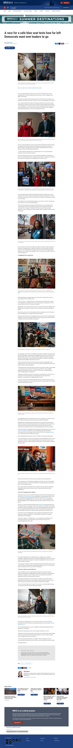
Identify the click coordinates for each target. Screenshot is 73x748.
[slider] (9, 7)
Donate (67, 2)
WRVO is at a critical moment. (23, 711)
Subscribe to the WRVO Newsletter (13, 727)
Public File (56, 738)
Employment (42, 738)
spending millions (47, 497)
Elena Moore (10, 42)
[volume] (8, 8)
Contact (41, 740)
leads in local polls (33, 155)
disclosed (42, 504)
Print (67, 43)
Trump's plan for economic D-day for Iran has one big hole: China (36, 689)
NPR (22, 663)
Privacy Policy (56, 740)
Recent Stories (7, 686)
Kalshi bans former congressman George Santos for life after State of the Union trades (62, 698)
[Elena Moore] (20, 674)
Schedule (27, 740)
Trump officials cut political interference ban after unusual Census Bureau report (10, 697)
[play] (5, 7)
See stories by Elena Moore (30, 677)
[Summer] (36, 19)
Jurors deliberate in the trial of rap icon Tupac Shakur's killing (22, 689)
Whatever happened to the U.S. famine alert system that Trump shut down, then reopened (50, 698)
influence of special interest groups (26, 496)
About (27, 738)
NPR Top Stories (28, 663)
